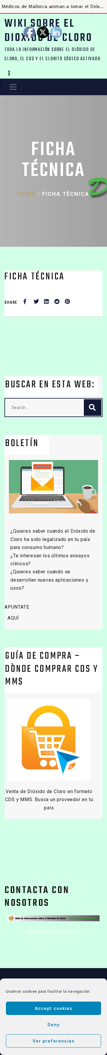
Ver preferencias (54, 1041)
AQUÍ (13, 618)
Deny (53, 1024)
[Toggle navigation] (13, 87)
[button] (9, 74)
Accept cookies (54, 1008)
